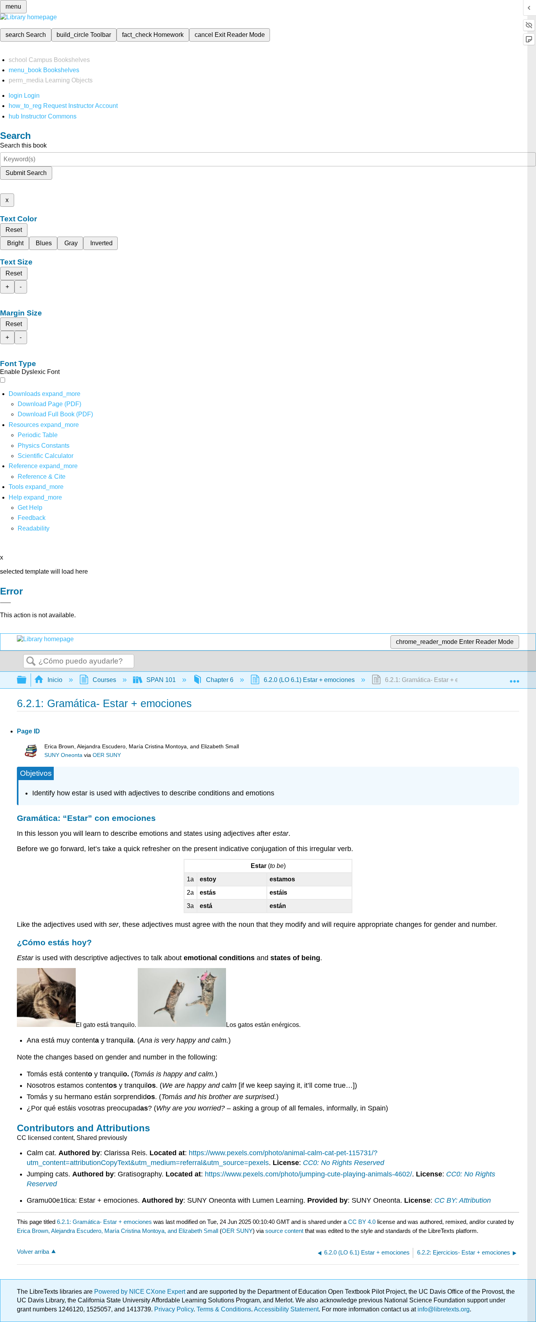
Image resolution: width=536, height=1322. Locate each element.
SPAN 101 (161, 679)
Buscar (31, 661)
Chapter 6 (219, 679)
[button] (32, 517)
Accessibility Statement (286, 1309)
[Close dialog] (5, 602)
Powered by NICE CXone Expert (140, 1291)
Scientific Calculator (45, 455)
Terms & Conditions (224, 1309)
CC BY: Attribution (462, 1200)
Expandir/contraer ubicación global (514, 678)
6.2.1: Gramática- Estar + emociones (104, 1221)
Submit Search (26, 173)
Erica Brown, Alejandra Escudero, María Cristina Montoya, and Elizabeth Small (117, 1230)
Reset (13, 229)
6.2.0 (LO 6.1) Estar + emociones (309, 679)
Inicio (55, 679)
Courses (104, 679)
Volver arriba (33, 1251)
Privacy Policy (173, 1309)
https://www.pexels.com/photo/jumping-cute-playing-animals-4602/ (308, 1174)
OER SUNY (107, 755)
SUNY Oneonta (63, 755)
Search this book (23, 145)
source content (284, 1230)
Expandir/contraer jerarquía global (26, 680)
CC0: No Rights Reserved (343, 1163)
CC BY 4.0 (362, 1221)
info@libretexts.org (443, 1309)
